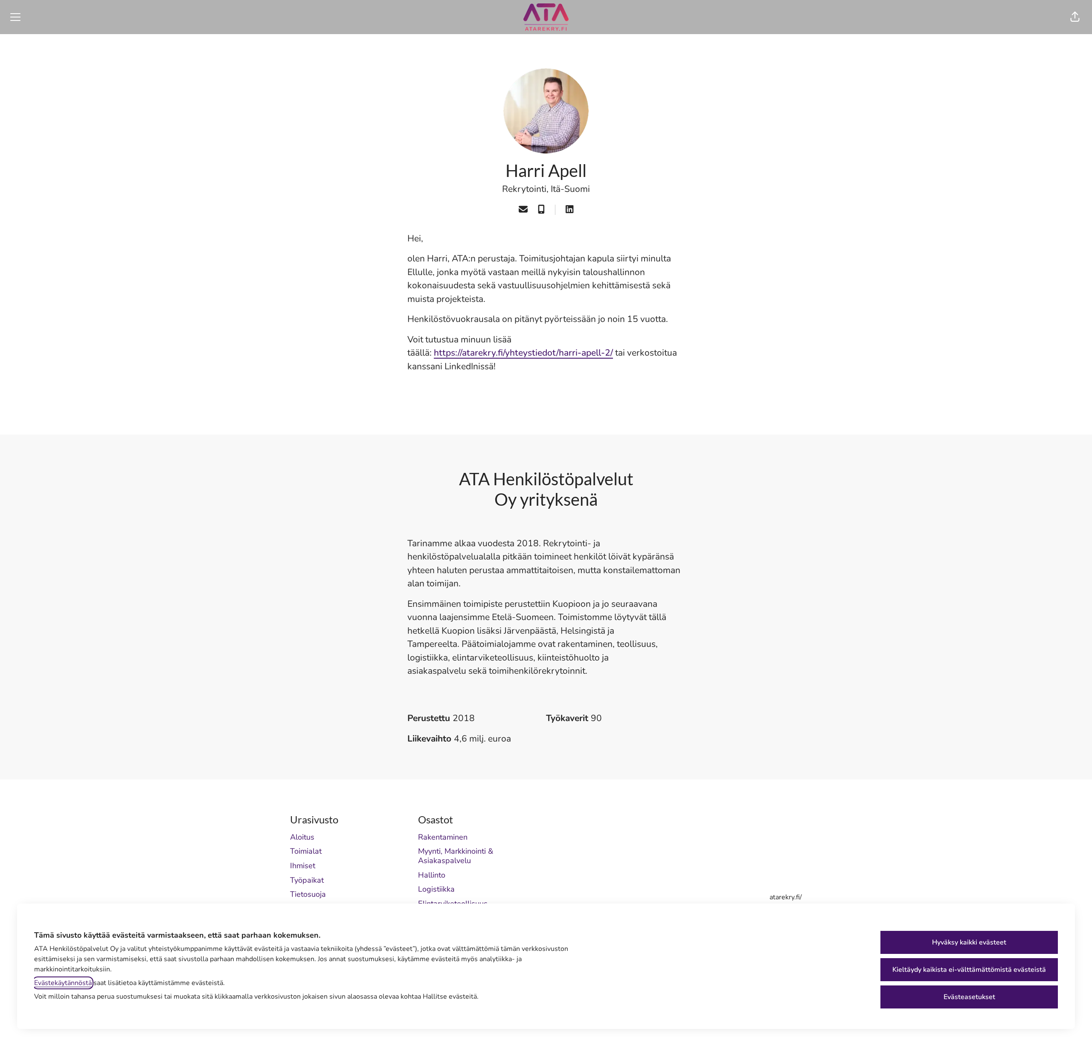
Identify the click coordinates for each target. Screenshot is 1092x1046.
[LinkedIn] (569, 210)
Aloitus (302, 837)
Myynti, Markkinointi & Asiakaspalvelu (455, 856)
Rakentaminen (443, 837)
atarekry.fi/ (786, 897)
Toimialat (306, 851)
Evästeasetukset (969, 997)
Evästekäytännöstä (63, 983)
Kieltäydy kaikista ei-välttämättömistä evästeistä (969, 969)
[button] (1075, 17)
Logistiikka (436, 889)
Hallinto (431, 875)
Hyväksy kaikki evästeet (969, 942)
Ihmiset (302, 866)
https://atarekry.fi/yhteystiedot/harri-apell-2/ (523, 353)
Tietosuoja (308, 894)
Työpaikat (307, 880)
